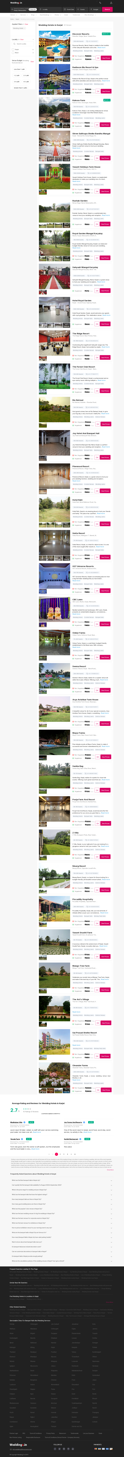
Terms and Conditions (112, 1441)
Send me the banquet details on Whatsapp (99, 33)
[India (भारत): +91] (87, 28)
